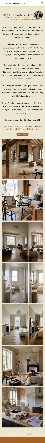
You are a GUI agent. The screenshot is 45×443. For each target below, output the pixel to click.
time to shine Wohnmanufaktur (13, 3)
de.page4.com (29, 434)
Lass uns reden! (23, 134)
